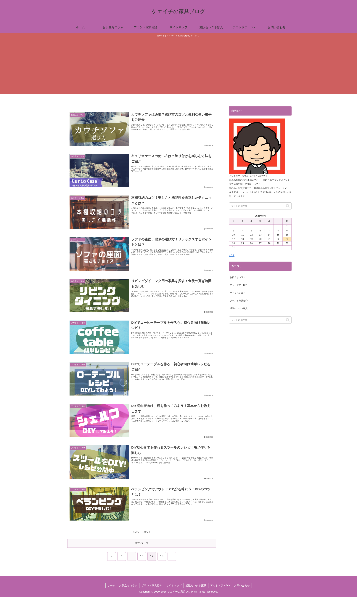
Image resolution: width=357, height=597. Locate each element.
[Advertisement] (178, 65)
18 (161, 556)
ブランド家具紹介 (151, 585)
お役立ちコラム (128, 585)
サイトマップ (174, 585)
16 (141, 556)
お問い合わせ (242, 585)
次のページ (141, 543)
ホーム (111, 585)
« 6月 (231, 255)
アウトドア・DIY (220, 585)
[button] (287, 206)
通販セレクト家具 (196, 585)
